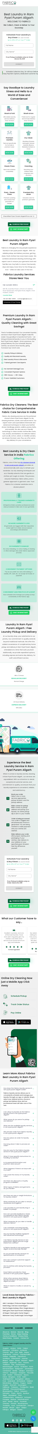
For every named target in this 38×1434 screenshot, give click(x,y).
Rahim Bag (7, 1306)
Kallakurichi (19, 1397)
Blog (26, 1332)
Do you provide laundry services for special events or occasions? (16, 1254)
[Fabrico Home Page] (9, 3)
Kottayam (27, 1397)
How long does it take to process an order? (17, 1144)
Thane (13, 1393)
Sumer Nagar (24, 1313)
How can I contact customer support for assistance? (17, 1260)
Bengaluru (12, 1377)
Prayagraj (6, 1399)
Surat (13, 1406)
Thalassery (14, 1387)
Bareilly (15, 1371)
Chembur (6, 1403)
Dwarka (19, 1410)
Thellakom (6, 1365)
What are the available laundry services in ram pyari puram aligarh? (18, 1126)
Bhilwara (16, 1383)
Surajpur (5, 1385)
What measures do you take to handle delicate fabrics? (18, 1222)
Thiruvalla (30, 1373)
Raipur (11, 1360)
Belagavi (13, 1410)
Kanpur (26, 1352)
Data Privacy (7, 1338)
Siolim (24, 1377)
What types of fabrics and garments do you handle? (17, 1187)
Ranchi (19, 1393)
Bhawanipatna (7, 1391)
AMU (4, 1303)
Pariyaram (23, 1391)
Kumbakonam (21, 1406)
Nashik (29, 1383)
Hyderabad (11, 1381)
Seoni (4, 1401)
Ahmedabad (21, 1381)
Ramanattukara (8, 1369)
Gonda (17, 1360)
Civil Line (14, 1306)
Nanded (5, 1408)
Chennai (5, 1352)
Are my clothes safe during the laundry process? (18, 1266)
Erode (19, 1377)
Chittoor (5, 1373)
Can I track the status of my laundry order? (17, 1175)
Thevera (26, 1363)
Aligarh (31, 1360)
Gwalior (10, 1375)
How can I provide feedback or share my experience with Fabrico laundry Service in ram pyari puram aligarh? (17, 1215)
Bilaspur (5, 1360)
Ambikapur (13, 1373)
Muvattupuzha (23, 1403)
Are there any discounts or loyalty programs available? (16, 1181)
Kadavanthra (15, 1358)
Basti (11, 1352)
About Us (6, 1332)
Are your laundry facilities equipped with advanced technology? (16, 1234)
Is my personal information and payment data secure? (15, 1163)
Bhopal (12, 1408)
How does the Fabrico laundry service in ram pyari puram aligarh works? (18, 1089)
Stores (13, 1334)
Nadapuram (19, 1369)
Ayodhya (26, 1393)
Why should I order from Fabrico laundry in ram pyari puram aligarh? (18, 1132)
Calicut (16, 1391)
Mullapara (28, 1311)
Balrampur (6, 1350)
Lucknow (15, 1354)
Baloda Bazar (7, 1383)
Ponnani (13, 1403)
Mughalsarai (7, 1354)
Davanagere (22, 1385)
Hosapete (22, 1373)
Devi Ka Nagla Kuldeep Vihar (13, 1308)
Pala (12, 1365)
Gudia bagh (19, 1315)
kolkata (27, 1379)
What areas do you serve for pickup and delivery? (16, 1120)
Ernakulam (24, 1367)
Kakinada (6, 1389)
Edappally (13, 1356)
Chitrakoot (15, 1350)
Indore (5, 1377)
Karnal (16, 1401)
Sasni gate (14, 1313)
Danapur (31, 1406)
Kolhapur (6, 1410)
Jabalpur (22, 1371)
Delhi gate (6, 1311)
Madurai (13, 1399)
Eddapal (5, 1363)
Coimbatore (7, 1371)
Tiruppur (23, 1383)
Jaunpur (13, 1348)
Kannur (16, 1367)
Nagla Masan (29, 1308)
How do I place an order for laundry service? (16, 1138)
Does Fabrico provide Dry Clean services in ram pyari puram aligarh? (16, 1273)
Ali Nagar (6, 1313)
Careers (16, 1338)
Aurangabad (19, 1379)
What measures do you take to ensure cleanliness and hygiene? (18, 1202)
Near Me (20, 1332)
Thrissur (5, 1356)
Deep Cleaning (22, 1334)
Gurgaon (6, 1348)
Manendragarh (8, 1367)
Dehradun (6, 1393)
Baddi (32, 1387)
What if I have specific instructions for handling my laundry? (17, 1157)
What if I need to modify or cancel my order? (17, 1286)
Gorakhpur (6, 1358)
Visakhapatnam (8, 1379)
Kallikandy (6, 1387)
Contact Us (25, 1338)
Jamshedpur (29, 1369)
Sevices (13, 1332)
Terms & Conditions (10, 1336)
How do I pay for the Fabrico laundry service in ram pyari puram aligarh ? (16, 1151)
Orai (16, 1352)
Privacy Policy (23, 1336)
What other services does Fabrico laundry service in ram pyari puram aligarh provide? (16, 1279)
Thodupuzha (24, 1387)
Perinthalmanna (23, 1399)
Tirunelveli (23, 1401)
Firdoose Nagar (21, 1303)
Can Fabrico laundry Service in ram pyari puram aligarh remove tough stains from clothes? (16, 1241)
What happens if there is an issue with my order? (17, 1169)
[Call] (33, 1419)
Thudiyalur (6, 1406)
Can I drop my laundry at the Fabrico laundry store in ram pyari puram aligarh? (17, 1113)
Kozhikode (23, 1350)
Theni (20, 1395)
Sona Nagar (28, 1315)
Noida (19, 1348)
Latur (20, 1363)
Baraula (30, 1303)
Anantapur (29, 1371)
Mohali (10, 1401)
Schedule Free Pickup (20, 224)
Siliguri (5, 1395)
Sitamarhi (13, 1385)
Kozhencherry (20, 1365)
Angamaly (13, 1363)
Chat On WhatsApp (20, 229)
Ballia (21, 1352)
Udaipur (24, 1408)
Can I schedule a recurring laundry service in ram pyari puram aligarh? (16, 1228)
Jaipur (18, 1408)
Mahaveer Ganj (8, 1315)
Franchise (6, 1334)
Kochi (31, 1367)
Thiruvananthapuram (17, 1389)
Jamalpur (10, 1303)
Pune (4, 1381)
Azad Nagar (23, 1306)
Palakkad (30, 1381)
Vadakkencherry (8, 1397)
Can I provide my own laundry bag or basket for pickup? (17, 1208)
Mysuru (26, 1375)
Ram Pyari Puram (17, 1311)
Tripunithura (22, 1356)
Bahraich (24, 1360)
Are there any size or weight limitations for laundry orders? (18, 1196)
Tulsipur (25, 1348)
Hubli (4, 1375)
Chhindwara (18, 1375)
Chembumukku (25, 1354)
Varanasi (25, 1358)
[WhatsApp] (33, 1412)
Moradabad (12, 1395)
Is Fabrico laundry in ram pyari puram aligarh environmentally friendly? (17, 1248)
